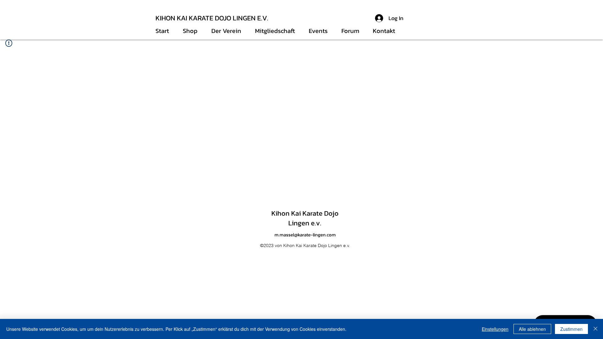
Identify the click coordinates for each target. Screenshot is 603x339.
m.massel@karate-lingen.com (305, 234)
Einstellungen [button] (495, 329)
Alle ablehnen (532, 329)
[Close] (595, 329)
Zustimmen (571, 329)
